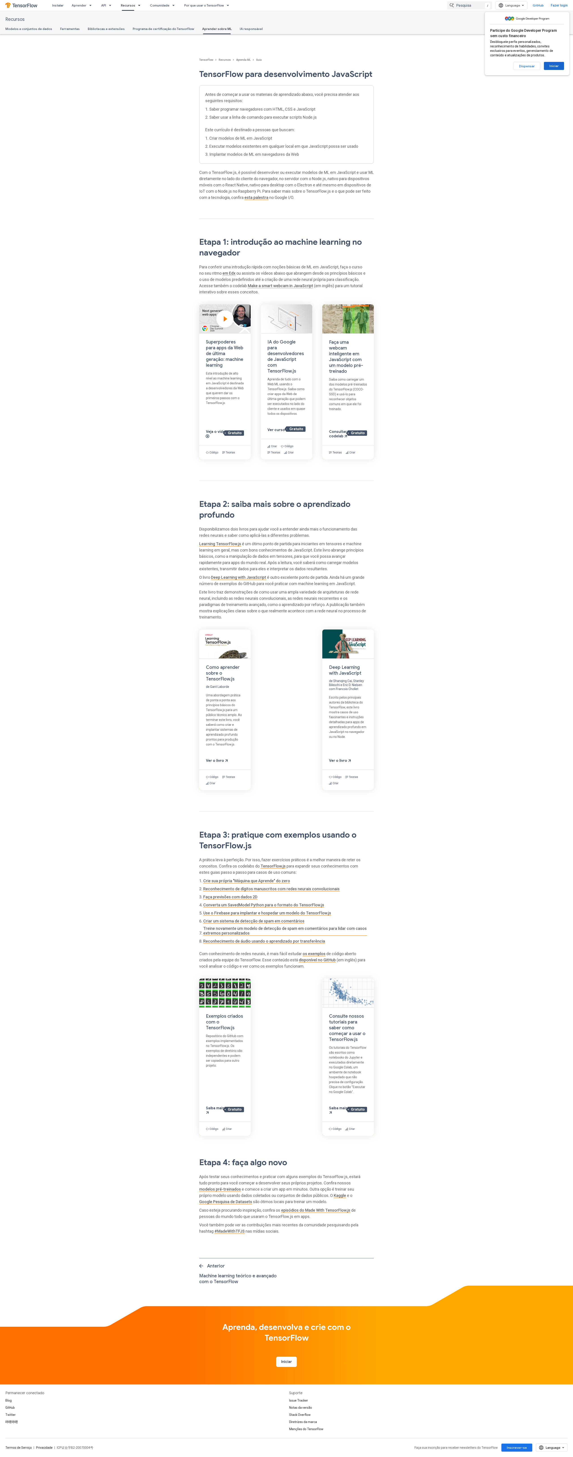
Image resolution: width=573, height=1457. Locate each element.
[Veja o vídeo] (225, 381)
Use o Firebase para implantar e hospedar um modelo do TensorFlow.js (267, 913)
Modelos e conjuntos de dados (28, 29)
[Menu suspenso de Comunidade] (174, 5)
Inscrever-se (517, 1448)
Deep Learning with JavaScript (238, 577)
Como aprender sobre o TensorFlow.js (222, 673)
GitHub (538, 5)
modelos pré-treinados (220, 1189)
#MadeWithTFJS (229, 1231)
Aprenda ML (243, 59)
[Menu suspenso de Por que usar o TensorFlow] (229, 5)
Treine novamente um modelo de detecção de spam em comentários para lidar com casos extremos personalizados (285, 930)
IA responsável (251, 29)
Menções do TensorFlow (306, 1429)
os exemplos (314, 953)
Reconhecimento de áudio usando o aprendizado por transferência (264, 941)
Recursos (128, 5)
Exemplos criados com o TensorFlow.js (224, 1022)
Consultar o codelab (339, 434)
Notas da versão (300, 1407)
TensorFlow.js (273, 866)
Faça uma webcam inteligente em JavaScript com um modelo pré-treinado (346, 356)
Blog (8, 1400)
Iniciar (554, 66)
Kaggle (340, 1195)
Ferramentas (70, 29)
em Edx (228, 273)
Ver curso (276, 430)
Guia (259, 59)
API (103, 5)
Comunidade (159, 5)
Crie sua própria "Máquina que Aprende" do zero (246, 880)
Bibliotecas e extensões (106, 29)
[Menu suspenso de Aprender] (91, 5)
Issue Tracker (298, 1400)
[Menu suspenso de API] (111, 5)
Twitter (10, 1415)
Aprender (79, 5)
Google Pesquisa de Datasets (225, 1201)
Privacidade (44, 1447)
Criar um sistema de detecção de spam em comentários (253, 921)
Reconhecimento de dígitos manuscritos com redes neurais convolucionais (271, 888)
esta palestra (256, 197)
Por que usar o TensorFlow (204, 5)
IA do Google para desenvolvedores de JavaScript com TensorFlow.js (285, 356)
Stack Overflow (300, 1415)
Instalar (58, 5)
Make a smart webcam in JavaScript (280, 285)
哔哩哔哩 (11, 1422)
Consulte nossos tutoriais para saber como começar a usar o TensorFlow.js (347, 1027)
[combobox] (469, 5)
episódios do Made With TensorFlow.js (315, 1210)
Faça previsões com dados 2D (230, 897)
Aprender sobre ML (217, 29)
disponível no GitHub (317, 960)
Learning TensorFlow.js (220, 543)
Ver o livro (215, 760)
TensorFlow (206, 59)
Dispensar (527, 66)
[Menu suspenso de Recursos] (140, 5)
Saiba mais (215, 1108)
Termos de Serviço (18, 1447)
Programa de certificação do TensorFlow (163, 29)
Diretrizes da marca (303, 1422)
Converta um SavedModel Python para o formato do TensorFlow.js (263, 905)
